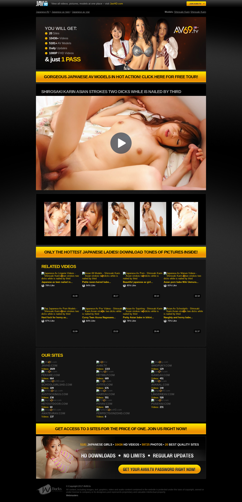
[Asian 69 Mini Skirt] (92, 235)
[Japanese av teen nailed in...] (61, 278)
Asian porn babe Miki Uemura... (181, 282)
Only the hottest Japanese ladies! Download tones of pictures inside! (121, 252)
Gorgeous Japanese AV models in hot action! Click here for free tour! (121, 76)
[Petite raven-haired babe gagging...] (102, 278)
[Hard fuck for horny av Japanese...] (61, 314)
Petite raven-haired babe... (96, 282)
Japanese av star (81, 12)
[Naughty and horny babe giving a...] (184, 314)
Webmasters (72, 495)
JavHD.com (116, 3)
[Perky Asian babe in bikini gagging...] (143, 314)
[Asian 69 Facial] (188, 235)
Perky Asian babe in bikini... (138, 317)
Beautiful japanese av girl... (138, 282)
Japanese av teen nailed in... (57, 282)
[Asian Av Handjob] (159, 469)
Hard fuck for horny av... (54, 317)
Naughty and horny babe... (178, 317)
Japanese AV (42, 12)
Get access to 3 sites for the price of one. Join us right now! (121, 428)
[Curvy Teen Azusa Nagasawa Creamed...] (102, 314)
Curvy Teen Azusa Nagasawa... (99, 317)
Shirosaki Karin (182, 12)
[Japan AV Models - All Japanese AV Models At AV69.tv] (42, 3)
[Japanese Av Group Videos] (124, 235)
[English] (196, 27)
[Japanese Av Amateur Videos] (156, 235)
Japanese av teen (61, 12)
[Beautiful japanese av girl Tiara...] (143, 278)
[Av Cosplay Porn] (60, 235)
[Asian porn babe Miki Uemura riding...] (184, 278)
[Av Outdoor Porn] (185, 30)
